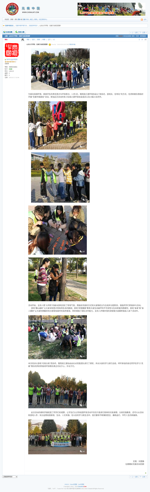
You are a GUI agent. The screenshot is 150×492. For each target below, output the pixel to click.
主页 (49, 39)
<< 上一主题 (134, 32)
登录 (19, 19)
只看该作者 (72, 44)
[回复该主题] (20, 32)
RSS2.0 (67, 484)
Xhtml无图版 (73, 484)
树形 (133, 36)
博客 (28, 39)
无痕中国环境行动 (21, 26)
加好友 (8, 59)
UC (54, 39)
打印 (137, 36)
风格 (27, 19)
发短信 (15, 59)
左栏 (145, 19)
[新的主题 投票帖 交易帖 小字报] (8, 32)
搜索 (35, 19)
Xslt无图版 (81, 484)
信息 (33, 39)
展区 (31, 19)
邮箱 (43, 39)
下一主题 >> (143, 32)
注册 (24, 19)
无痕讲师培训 (33, 26)
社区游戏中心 (43, 19)
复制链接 (143, 36)
